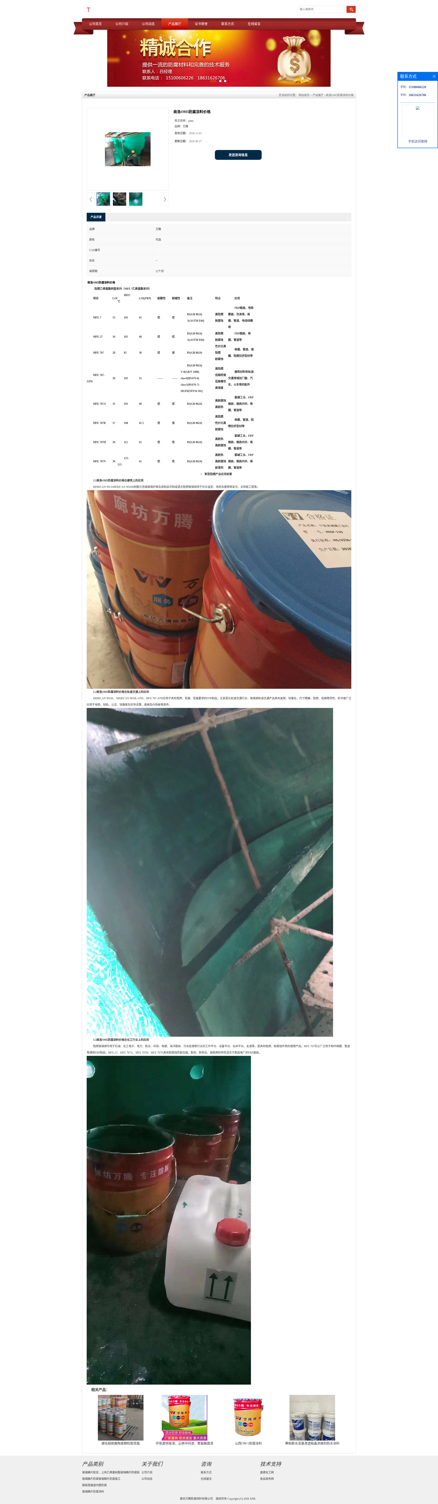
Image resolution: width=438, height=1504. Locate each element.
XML (253, 1498)
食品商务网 (267, 1478)
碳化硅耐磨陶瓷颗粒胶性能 (121, 1443)
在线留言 (254, 24)
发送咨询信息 (238, 155)
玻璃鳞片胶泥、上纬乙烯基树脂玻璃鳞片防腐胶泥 (111, 1473)
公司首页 (95, 24)
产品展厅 (174, 24)
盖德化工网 (267, 1472)
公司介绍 (121, 24)
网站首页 (304, 95)
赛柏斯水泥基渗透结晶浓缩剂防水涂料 (312, 1443)
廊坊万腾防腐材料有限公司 (196, 1498)
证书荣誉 (201, 24)
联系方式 (227, 24)
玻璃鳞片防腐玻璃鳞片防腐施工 (101, 1478)
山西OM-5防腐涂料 (248, 1443)
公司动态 (148, 24)
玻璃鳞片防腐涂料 (93, 1491)
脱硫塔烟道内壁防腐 (94, 1485)
